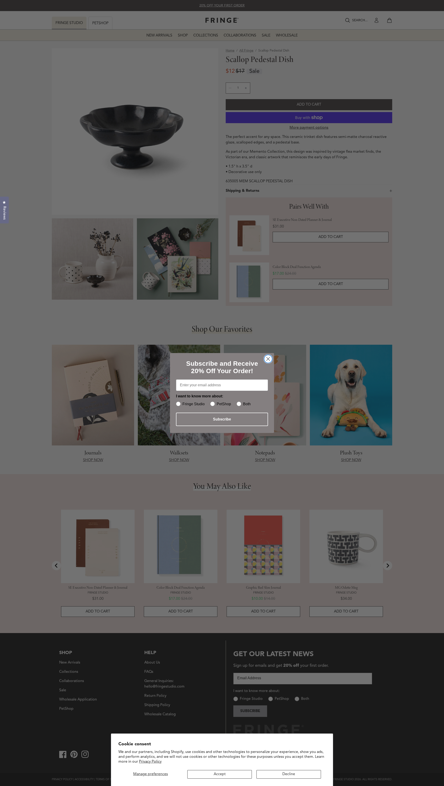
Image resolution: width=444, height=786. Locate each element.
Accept (220, 774)
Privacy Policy (150, 762)
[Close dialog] (268, 359)
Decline (288, 774)
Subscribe (222, 419)
